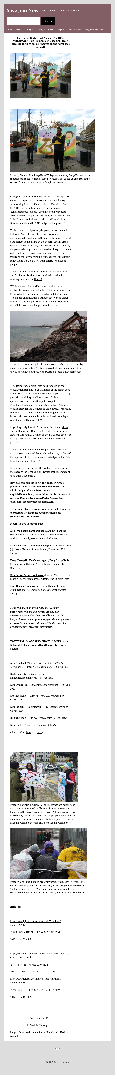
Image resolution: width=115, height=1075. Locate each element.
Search (48, 21)
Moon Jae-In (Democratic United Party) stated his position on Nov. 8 (39, 431)
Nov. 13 (38, 279)
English (34, 1025)
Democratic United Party (32, 1032)
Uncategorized (46, 1025)
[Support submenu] (65, 29)
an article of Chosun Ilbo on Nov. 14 (36, 196)
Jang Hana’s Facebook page (26, 586)
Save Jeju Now (22, 10)
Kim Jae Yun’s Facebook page (27, 575)
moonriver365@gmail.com (38, 501)
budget (14, 1032)
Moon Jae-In (52, 1032)
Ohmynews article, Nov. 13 (58, 364)
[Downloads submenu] (81, 29)
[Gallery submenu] (44, 29)
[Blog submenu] (32, 29)
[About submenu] (22, 29)
